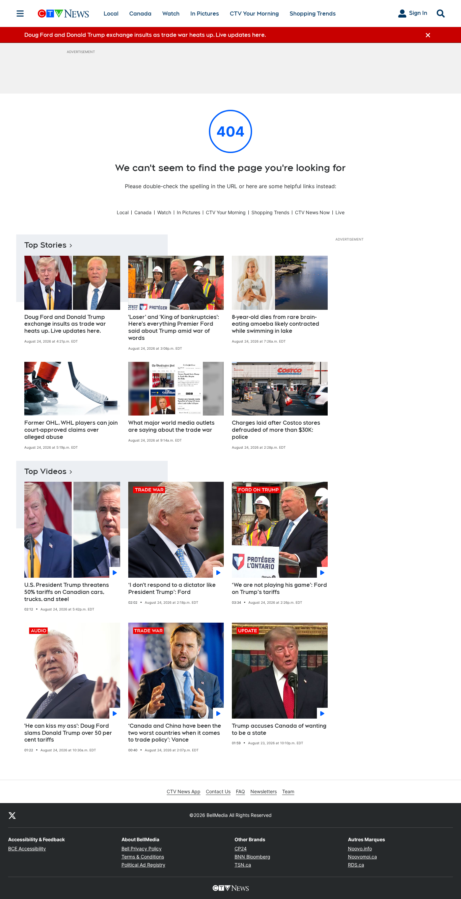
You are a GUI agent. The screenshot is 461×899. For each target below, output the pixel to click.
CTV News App (183, 791)
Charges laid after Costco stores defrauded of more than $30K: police (276, 430)
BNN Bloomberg (252, 856)
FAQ (240, 791)
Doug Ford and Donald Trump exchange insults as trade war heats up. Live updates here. (65, 324)
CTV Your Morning (254, 13)
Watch (171, 13)
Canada (140, 13)
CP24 (241, 848)
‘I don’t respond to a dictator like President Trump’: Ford (172, 588)
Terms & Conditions (142, 856)
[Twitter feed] (12, 815)
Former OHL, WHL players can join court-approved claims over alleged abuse (71, 430)
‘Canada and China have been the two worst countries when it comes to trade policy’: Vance (174, 733)
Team (288, 791)
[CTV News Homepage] (63, 13)
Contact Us (218, 791)
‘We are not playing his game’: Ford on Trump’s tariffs (279, 588)
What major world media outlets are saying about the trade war (171, 426)
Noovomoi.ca (362, 856)
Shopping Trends (313, 13)
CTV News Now (312, 212)
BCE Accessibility (27, 848)
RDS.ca (356, 865)
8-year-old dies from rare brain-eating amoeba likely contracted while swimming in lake (275, 324)
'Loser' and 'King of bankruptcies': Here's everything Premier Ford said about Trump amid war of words (173, 327)
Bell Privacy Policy (141, 848)
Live (340, 212)
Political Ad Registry (143, 865)
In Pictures (204, 13)
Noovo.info (360, 848)
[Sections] (20, 13)
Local (111, 13)
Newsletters (263, 791)
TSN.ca (243, 865)
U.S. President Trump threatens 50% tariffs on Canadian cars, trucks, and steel (66, 592)
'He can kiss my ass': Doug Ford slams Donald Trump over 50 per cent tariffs (68, 733)
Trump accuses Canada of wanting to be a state (279, 729)
